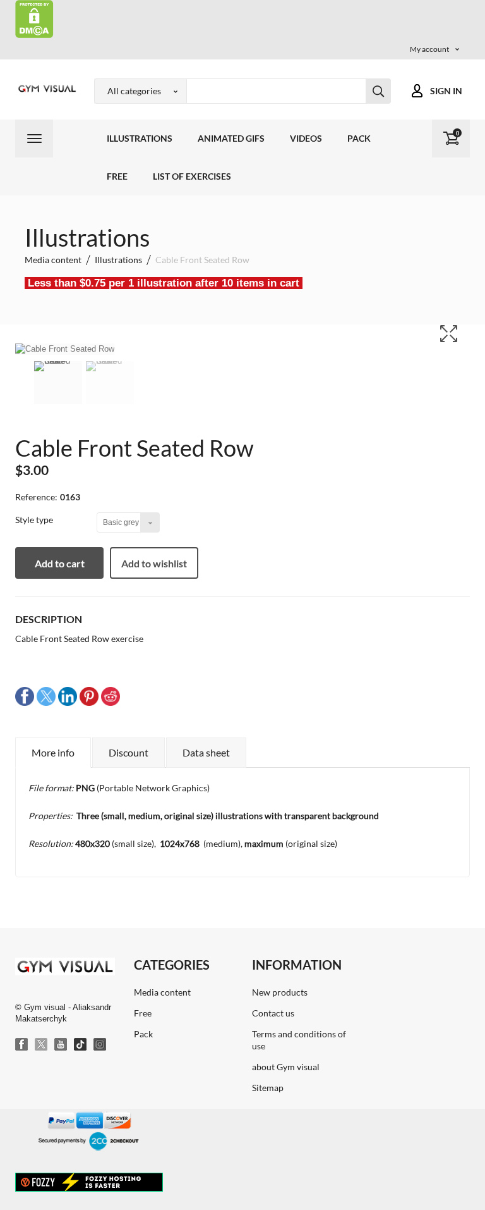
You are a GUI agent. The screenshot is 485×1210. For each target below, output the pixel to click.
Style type (35, 519)
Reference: (36, 496)
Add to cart (60, 563)
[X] (42, 1045)
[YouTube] (61, 1045)
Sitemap (268, 1087)
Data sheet (206, 752)
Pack (359, 138)
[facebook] (24, 696)
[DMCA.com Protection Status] (34, 18)
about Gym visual (286, 1066)
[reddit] (110, 696)
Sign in (446, 90)
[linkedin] (67, 696)
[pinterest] (89, 696)
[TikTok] (81, 1045)
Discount (128, 752)
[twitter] (46, 696)
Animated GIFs (231, 138)
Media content (162, 992)
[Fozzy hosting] (89, 1181)
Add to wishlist (154, 563)
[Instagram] (100, 1045)
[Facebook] (22, 1045)
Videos (306, 138)
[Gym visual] (45, 88)
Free (117, 176)
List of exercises (192, 176)
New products (280, 992)
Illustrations (139, 138)
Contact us (273, 1013)
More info (53, 752)
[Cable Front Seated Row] (58, 382)
